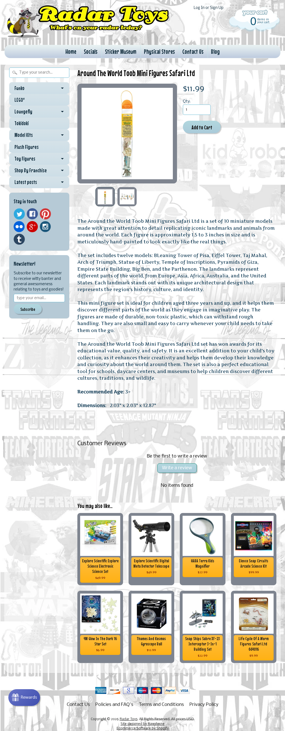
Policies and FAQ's (114, 704)
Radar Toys (128, 719)
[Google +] (32, 226)
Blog (215, 51)
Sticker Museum (120, 51)
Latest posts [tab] (25, 182)
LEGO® (19, 100)
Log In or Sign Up (208, 8)
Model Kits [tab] (23, 135)
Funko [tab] (19, 88)
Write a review (177, 468)
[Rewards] (24, 697)
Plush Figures (26, 147)
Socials (90, 51)
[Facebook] (32, 213)
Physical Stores (159, 51)
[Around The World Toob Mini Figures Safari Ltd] (105, 196)
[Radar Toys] (87, 36)
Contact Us (192, 51)
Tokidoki (21, 123)
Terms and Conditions (161, 704)
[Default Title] (127, 133)
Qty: (186, 102)
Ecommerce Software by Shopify (143, 728)
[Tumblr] (19, 239)
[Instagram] (45, 226)
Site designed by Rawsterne (142, 724)
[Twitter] (19, 214)
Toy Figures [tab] (24, 159)
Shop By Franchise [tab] (30, 170)
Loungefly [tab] (23, 111)
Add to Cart (201, 127)
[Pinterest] (45, 213)
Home (70, 51)
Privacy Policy (204, 704)
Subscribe (27, 309)
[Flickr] (19, 226)
